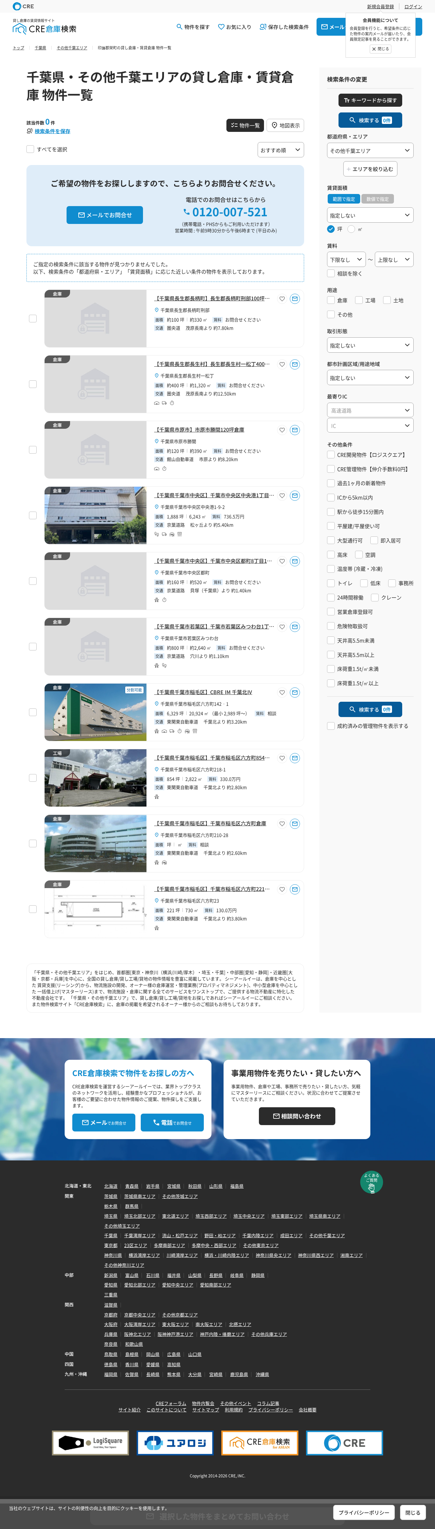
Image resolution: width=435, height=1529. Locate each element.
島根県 (132, 1354)
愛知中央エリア (177, 1284)
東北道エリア (175, 1216)
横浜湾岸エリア (144, 1255)
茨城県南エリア (139, 1196)
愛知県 (111, 1284)
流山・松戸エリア (180, 1235)
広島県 (174, 1354)
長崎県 (153, 1374)
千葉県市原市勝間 (178, 441)
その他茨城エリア (180, 1196)
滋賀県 (111, 1305)
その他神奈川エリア (124, 1265)
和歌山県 (134, 1344)
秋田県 (195, 1186)
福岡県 (111, 1374)
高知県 (174, 1364)
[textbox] (370, 410)
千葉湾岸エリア (139, 1235)
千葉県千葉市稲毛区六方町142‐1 (194, 703)
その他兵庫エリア (269, 1334)
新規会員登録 (380, 6)
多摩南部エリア (169, 1245)
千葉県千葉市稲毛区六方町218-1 (193, 769)
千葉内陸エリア (258, 1235)
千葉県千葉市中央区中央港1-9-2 (192, 507)
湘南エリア (351, 1255)
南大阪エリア (209, 1324)
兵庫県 (111, 1334)
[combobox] (370, 410)
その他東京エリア (261, 1245)
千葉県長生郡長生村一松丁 (187, 375)
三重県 (111, 1294)
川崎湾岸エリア (182, 1255)
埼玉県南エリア (324, 1216)
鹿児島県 (239, 1374)
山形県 (216, 1186)
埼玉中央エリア (249, 1216)
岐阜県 (237, 1275)
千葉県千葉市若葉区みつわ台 (189, 638)
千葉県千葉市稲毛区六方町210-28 (194, 835)
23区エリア (135, 1245)
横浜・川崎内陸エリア (226, 1255)
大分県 (195, 1374)
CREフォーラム (171, 1403)
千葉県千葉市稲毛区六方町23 (189, 900)
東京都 (111, 1245)
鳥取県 (111, 1354)
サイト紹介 (129, 1409)
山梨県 (195, 1275)
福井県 (174, 1275)
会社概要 (308, 1409)
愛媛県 (153, 1364)
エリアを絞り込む (373, 169)
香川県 (132, 1364)
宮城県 (174, 1186)
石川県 (153, 1275)
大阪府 (111, 1324)
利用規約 (234, 1409)
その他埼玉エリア (122, 1226)
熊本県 (174, 1374)
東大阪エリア (175, 1324)
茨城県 (111, 1196)
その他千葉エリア (327, 1235)
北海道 (111, 1186)
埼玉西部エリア (211, 1216)
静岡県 (258, 1275)
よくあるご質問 (371, 1178)
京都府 (111, 1314)
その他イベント (235, 1403)
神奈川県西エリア (316, 1255)
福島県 (237, 1186)
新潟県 (111, 1275)
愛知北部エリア (139, 1284)
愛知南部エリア (215, 1284)
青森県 (132, 1186)
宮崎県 (216, 1374)
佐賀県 (132, 1374)
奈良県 (111, 1344)
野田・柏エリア (220, 1235)
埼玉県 (111, 1216)
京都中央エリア (139, 1314)
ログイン (413, 6)
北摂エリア (240, 1324)
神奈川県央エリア (273, 1255)
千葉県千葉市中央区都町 (185, 572)
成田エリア (291, 1235)
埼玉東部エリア (287, 1216)
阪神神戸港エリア (175, 1334)
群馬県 (132, 1206)
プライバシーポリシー (270, 1409)
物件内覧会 (203, 1403)
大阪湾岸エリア (139, 1324)
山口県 (195, 1354)
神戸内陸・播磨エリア (222, 1334)
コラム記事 (268, 1403)
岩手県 (153, 1186)
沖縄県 (262, 1374)
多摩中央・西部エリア (214, 1245)
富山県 (132, 1275)
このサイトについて (166, 1409)
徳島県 (111, 1364)
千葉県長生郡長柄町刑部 (185, 310)
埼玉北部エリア (139, 1216)
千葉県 (111, 1235)
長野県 (216, 1275)
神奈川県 (113, 1255)
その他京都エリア (180, 1314)
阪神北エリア (137, 1334)
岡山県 (153, 1354)
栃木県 (111, 1206)
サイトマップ (205, 1409)
